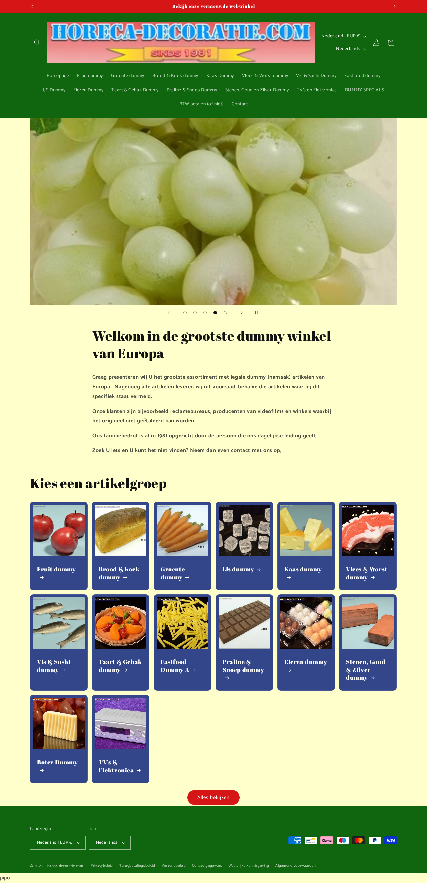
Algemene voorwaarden (295, 866)
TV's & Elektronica (116, 766)
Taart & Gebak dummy (120, 665)
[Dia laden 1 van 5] (185, 313)
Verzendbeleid (174, 866)
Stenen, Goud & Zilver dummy (365, 669)
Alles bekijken (213, 797)
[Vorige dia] (168, 312)
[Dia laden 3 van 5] (205, 313)
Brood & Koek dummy (119, 573)
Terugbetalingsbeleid (137, 866)
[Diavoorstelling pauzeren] (258, 312)
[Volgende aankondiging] (394, 6)
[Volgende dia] (241, 312)
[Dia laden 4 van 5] (215, 313)
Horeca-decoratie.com (64, 866)
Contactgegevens (207, 866)
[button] (37, 42)
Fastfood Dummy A (175, 665)
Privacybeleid (102, 866)
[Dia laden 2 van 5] (195, 313)
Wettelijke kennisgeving (249, 866)
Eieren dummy (305, 662)
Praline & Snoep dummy (243, 665)
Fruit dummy (56, 569)
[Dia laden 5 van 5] (225, 313)
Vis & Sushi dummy (54, 665)
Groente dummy (173, 573)
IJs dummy (238, 569)
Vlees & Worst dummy (366, 573)
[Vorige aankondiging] (32, 6)
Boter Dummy (57, 762)
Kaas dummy (303, 569)
